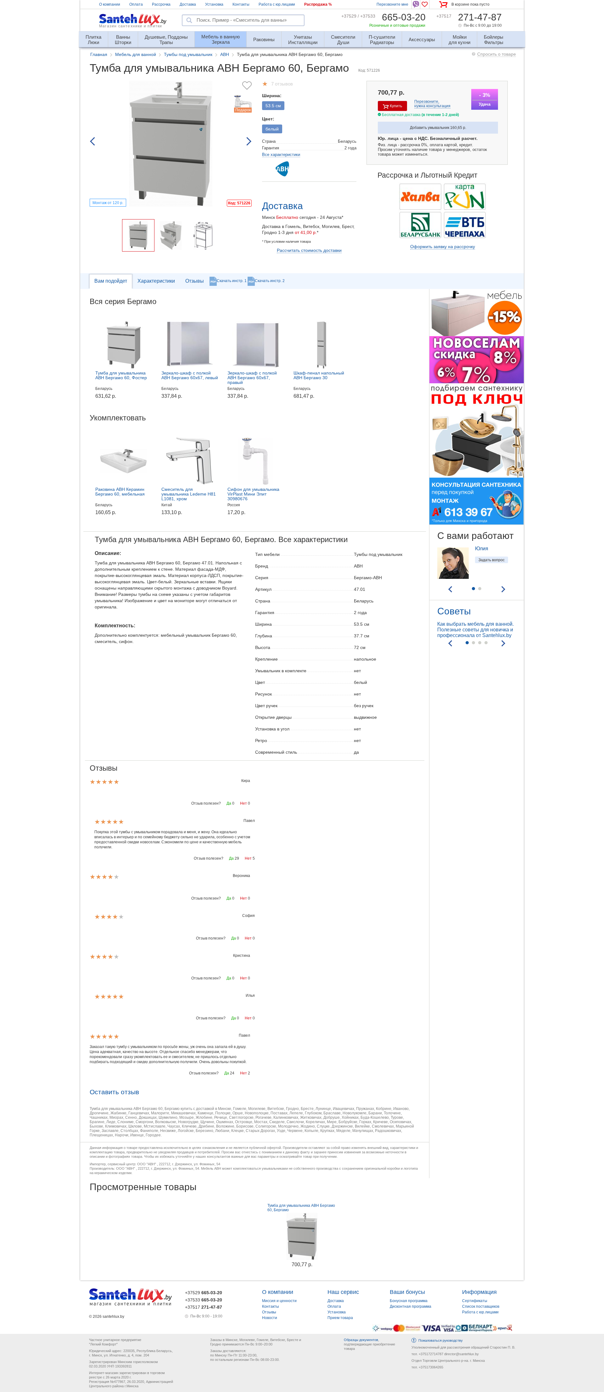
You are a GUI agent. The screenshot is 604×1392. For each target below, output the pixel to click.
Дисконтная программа (410, 1306)
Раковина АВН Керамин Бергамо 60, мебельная (120, 491)
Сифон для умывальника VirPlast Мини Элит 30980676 (253, 494)
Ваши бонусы (407, 1292)
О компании (109, 4)
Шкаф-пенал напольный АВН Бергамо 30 (319, 375)
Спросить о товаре (496, 54)
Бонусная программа (409, 1301)
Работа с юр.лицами (277, 4)
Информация (479, 1292)
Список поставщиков (480, 1306)
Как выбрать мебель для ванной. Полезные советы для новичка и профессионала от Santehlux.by (475, 629)
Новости (269, 1318)
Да (228, 803)
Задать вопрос (491, 560)
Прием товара (340, 1318)
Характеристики (156, 281)
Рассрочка (161, 4)
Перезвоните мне (392, 4)
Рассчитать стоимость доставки (309, 250)
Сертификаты (474, 1301)
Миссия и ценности (279, 1301)
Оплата (136, 4)
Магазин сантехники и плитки (130, 26)
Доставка (188, 4)
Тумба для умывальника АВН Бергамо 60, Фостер (121, 375)
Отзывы (194, 281)
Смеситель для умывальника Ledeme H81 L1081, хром (188, 494)
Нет (243, 803)
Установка (214, 4)
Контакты (240, 4)
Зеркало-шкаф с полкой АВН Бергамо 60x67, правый (252, 377)
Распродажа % (318, 4)
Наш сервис (343, 1292)
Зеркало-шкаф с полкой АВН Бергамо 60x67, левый (189, 375)
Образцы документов (361, 1340)
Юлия (481, 548)
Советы (454, 611)
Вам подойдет (110, 281)
